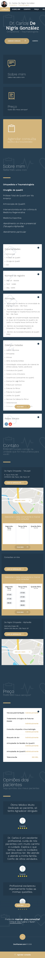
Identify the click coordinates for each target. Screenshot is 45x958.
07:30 (9, 599)
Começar (5, 9)
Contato (27, 9)
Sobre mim (16, 9)
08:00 (23, 601)
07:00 (9, 595)
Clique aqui (16, 921)
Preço (36, 9)
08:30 (9, 603)
